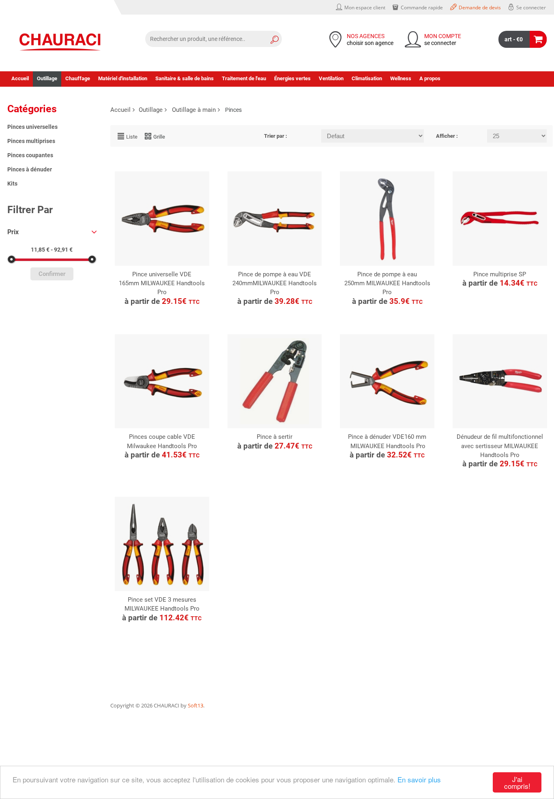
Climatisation (367, 78)
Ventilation (331, 78)
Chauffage (77, 78)
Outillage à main (194, 109)
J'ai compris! (517, 782)
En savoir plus (419, 779)
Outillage (47, 78)
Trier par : (275, 136)
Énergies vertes (292, 78)
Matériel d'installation (122, 78)
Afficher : (447, 136)
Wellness (400, 78)
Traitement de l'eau (244, 78)
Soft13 (195, 705)
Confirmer (52, 274)
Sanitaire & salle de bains (184, 78)
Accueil (20, 78)
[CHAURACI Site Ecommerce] (60, 42)
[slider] (11, 259)
